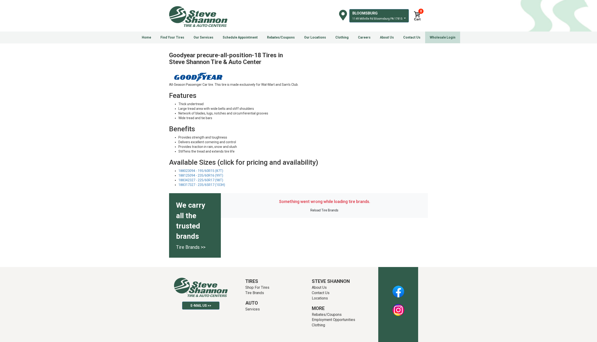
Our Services (203, 37)
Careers (364, 37)
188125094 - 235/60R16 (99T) (200, 175)
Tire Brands (254, 293)
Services (252, 309)
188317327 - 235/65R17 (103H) (201, 185)
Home (146, 37)
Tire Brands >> (190, 247)
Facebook (398, 289)
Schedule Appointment (240, 37)
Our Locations (315, 37)
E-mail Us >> (201, 305)
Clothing (342, 37)
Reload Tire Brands (324, 210)
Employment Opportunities (333, 319)
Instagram (398, 307)
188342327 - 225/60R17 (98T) (200, 180)
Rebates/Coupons (281, 37)
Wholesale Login (442, 37)
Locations (320, 298)
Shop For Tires (257, 287)
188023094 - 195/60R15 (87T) (200, 171)
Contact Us (411, 37)
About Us (387, 37)
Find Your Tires (172, 37)
